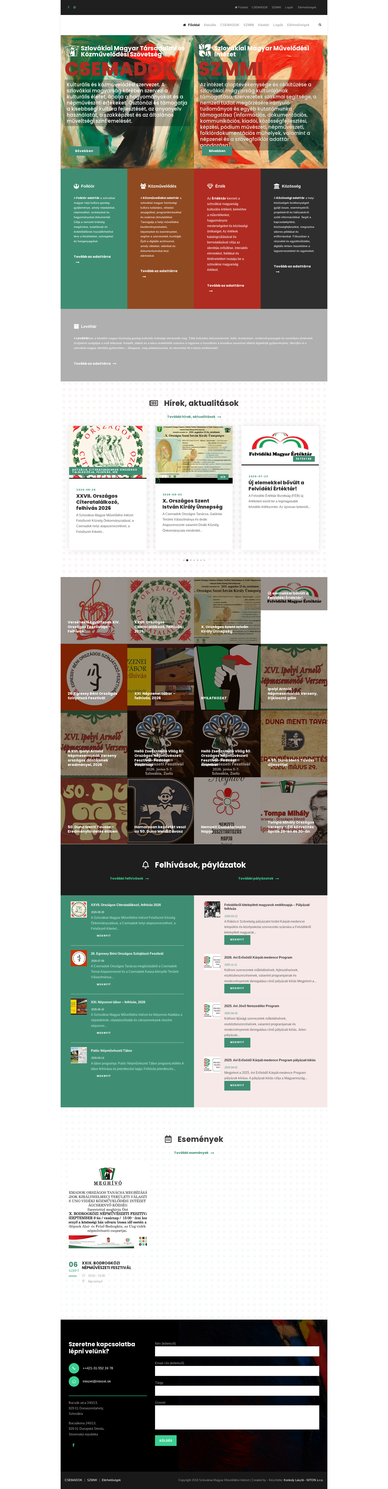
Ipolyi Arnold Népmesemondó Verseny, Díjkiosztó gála (292, 693)
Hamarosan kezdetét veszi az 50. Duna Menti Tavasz (160, 829)
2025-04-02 (231, 1067)
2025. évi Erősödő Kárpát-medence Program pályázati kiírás (270, 1060)
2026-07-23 (258, 476)
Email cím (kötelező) (169, 1363)
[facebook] (68, 7)
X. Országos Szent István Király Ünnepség (192, 503)
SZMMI (276, 7)
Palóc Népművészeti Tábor (111, 1050)
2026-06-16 (97, 1009)
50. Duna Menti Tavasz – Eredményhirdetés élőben (92, 829)
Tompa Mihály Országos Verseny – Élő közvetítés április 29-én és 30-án (291, 827)
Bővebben (84, 151)
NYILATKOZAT (214, 697)
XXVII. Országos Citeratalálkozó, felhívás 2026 (97, 502)
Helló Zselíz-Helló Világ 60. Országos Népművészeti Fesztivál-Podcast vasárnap (159, 758)
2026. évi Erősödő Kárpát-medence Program (258, 957)
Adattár (263, 25)
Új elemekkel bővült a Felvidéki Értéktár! (276, 485)
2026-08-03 (172, 494)
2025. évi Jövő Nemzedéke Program (251, 1006)
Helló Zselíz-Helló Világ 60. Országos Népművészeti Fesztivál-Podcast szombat (226, 758)
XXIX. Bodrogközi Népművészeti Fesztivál (106, 1265)
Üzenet (160, 1402)
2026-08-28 (86, 489)
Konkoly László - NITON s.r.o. (303, 1480)
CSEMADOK (260, 7)
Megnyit (104, 935)
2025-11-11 (231, 964)
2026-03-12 (231, 916)
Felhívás (103, 472)
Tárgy (159, 1382)
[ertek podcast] (74, 7)
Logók (289, 7)
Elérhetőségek (307, 7)
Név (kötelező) (165, 1343)
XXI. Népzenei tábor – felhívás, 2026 (154, 696)
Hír (115, 472)
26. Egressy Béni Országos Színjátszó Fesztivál (92, 696)
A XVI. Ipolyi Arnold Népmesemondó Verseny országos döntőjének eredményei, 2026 (92, 758)
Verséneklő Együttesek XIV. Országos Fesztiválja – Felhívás (94, 627)
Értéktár (304, 458)
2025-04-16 (231, 1013)
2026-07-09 (97, 960)
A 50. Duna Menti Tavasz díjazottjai (291, 762)
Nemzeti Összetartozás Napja (223, 829)
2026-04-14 (97, 1057)
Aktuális (210, 25)
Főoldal (242, 7)
